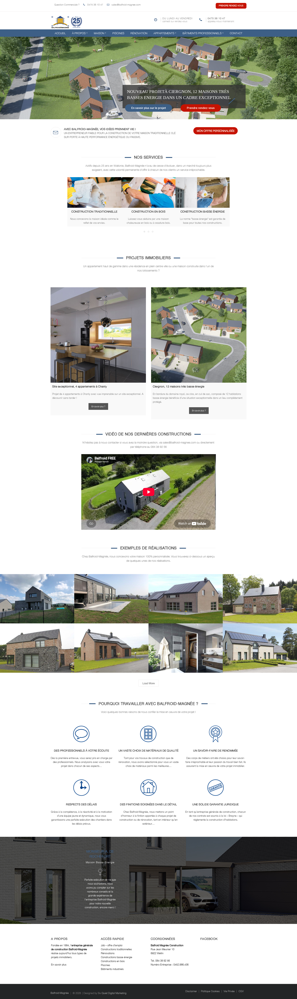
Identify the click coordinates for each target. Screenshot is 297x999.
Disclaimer (191, 991)
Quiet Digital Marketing (114, 993)
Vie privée (229, 991)
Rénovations (107, 953)
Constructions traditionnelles (116, 949)
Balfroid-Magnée (60, 993)
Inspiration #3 (185, 649)
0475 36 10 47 (95, 4)
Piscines (118, 33)
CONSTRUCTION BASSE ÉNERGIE (202, 211)
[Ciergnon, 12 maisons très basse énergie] (198, 335)
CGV (241, 991)
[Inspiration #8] (110, 594)
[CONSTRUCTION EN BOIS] (148, 192)
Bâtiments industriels (112, 969)
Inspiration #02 (260, 649)
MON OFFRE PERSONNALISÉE (215, 130)
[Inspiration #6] (258, 594)
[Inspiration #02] (258, 643)
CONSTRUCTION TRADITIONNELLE (94, 211)
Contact (236, 33)
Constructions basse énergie (116, 957)
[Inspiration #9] (36, 594)
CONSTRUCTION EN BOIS (148, 211)
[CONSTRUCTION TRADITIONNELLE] (94, 192)
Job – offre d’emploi (111, 945)
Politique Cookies (210, 991)
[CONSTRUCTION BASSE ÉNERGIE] (202, 192)
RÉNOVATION (138, 33)
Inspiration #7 (185, 600)
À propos (79, 33)
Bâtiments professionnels (202, 33)
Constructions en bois (113, 961)
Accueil (60, 33)
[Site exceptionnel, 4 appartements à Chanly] (98, 335)
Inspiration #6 (260, 600)
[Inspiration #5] (36, 643)
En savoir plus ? (98, 406)
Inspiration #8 (111, 600)
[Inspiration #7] (184, 594)
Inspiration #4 (111, 649)
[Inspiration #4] (110, 643)
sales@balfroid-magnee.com (126, 4)
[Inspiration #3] (184, 643)
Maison (99, 33)
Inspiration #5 (37, 649)
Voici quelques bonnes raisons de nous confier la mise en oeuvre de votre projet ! (148, 711)
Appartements (163, 33)
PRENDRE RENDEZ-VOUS (231, 5)
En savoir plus (59, 964)
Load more (148, 683)
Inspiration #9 (37, 600)
